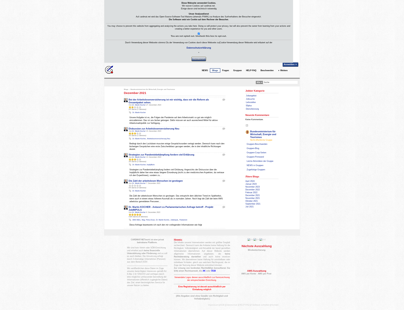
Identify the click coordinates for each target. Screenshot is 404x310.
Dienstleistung (252, 109)
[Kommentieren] (224, 99)
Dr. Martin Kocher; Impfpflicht (143, 165)
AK (204, 271)
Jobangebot (251, 95)
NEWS (205, 70)
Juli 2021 (249, 206)
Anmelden (289, 64)
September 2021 (252, 204)
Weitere (284, 70)
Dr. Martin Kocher (139, 105)
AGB (222, 305)
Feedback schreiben (260, 305)
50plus (249, 105)
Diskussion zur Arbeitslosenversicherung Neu (154, 128)
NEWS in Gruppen (255, 165)
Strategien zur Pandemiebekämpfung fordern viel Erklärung (161, 154)
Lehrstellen (251, 102)
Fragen (225, 70)
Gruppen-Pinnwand (255, 157)
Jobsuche (250, 99)
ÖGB (213, 271)
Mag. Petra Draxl (148, 220)
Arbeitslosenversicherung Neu (158, 139)
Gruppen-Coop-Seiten (256, 152)
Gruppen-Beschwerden (257, 144)
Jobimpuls (174, 220)
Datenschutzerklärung (199, 47)
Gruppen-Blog (253, 148)
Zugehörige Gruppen (256, 169)
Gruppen (237, 70)
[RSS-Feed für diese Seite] (246, 125)
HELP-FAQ (251, 70)
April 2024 (250, 181)
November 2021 (252, 198)
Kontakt (275, 305)
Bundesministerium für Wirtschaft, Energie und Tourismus (153, 89)
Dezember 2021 (252, 195)
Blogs (215, 70)
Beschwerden (267, 70)
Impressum (213, 305)
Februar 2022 (251, 192)
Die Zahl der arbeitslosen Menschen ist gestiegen (156, 180)
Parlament (183, 220)
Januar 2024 (251, 184)
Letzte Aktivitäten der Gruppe (260, 161)
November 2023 (252, 187)
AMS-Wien (136, 220)
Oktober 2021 (251, 201)
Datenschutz (232, 305)
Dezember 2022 (252, 189)
